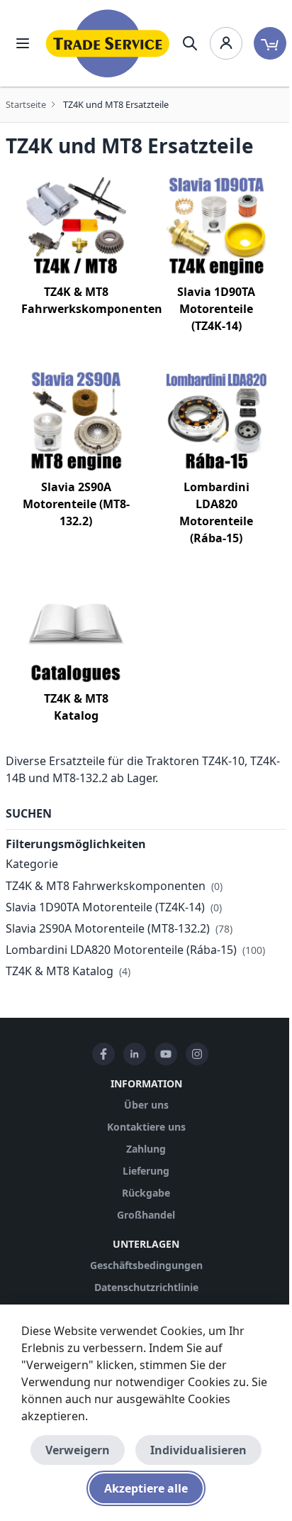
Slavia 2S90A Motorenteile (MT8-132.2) (76, 504)
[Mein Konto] (226, 43)
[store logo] (107, 43)
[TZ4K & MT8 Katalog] (76, 632)
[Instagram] (197, 1054)
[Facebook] (103, 1054)
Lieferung (146, 1170)
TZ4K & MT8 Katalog (59, 971)
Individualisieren (198, 1450)
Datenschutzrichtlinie (146, 1287)
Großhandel (146, 1214)
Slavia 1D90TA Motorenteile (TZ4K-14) (216, 309)
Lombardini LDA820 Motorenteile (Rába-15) (121, 949)
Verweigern (77, 1450)
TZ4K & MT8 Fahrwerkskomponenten (106, 886)
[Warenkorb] (270, 43)
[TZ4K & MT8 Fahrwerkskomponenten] (76, 225)
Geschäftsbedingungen (146, 1265)
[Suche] (189, 43)
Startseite (26, 104)
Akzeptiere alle (146, 1488)
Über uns (146, 1104)
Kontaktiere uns (146, 1126)
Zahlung (146, 1148)
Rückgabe (146, 1192)
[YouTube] (166, 1054)
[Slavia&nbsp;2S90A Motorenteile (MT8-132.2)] (76, 420)
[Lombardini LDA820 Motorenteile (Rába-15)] (216, 420)
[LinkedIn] (134, 1054)
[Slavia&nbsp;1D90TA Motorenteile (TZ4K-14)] (216, 225)
